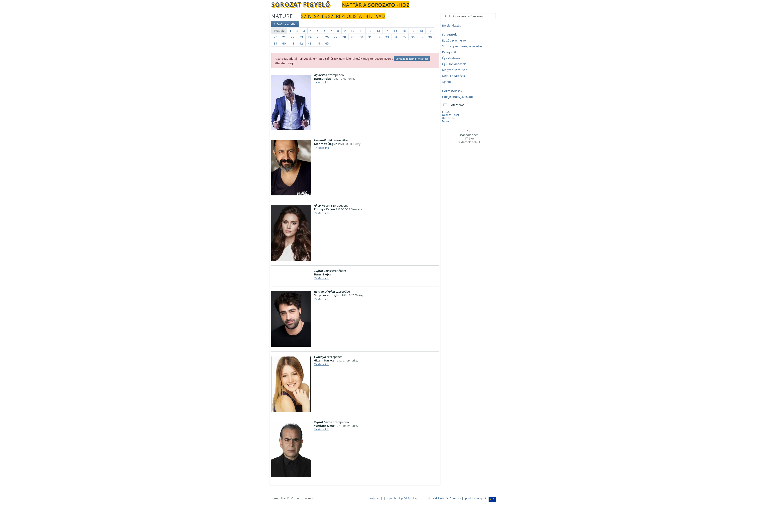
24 (310, 37)
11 (361, 31)
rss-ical (457, 498)
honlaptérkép (402, 498)
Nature (282, 16)
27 (335, 37)
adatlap (287, 24)
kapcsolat (418, 498)
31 (370, 37)
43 (310, 43)
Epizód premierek (454, 40)
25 (318, 37)
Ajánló (446, 82)
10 (352, 31)
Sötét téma (457, 105)
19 (430, 31)
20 (275, 37)
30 (361, 37)
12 (370, 31)
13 (378, 31)
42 (301, 43)
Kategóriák (449, 52)
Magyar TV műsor (454, 70)
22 (292, 37)
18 (421, 31)
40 (284, 43)
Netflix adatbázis (453, 76)
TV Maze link (321, 82)
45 (327, 43)
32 (378, 37)
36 (413, 37)
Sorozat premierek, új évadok (462, 46)
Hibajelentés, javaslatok (458, 97)
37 (421, 37)
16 (404, 31)
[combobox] (469, 16)
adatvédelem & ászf (439, 498)
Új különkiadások (454, 64)
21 (284, 37)
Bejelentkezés (451, 25)
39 (275, 43)
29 (353, 37)
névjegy (373, 498)
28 (344, 37)
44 (318, 43)
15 (395, 31)
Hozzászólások (452, 91)
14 (387, 31)
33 (387, 37)
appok (467, 498)
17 (412, 31)
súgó (389, 498)
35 (404, 37)
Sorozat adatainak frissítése (412, 58)
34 (395, 37)
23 (301, 37)
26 (327, 37)
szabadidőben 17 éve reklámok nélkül (469, 138)
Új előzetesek (451, 58)
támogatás (480, 498)
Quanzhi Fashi (450, 115)
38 (430, 37)
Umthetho (448, 118)
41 (292, 43)
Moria (445, 121)
